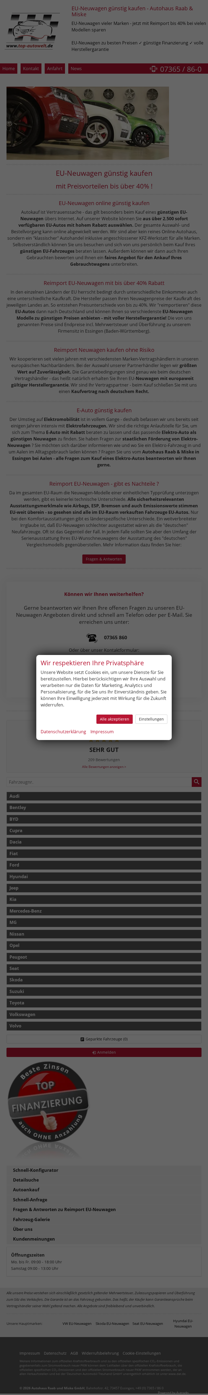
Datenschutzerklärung (63, 732)
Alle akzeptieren (114, 719)
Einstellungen (151, 719)
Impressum (102, 732)
